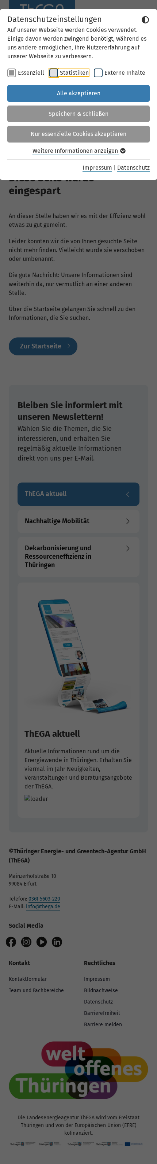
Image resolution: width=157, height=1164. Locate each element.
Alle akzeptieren (78, 93)
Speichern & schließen (78, 113)
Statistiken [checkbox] (74, 72)
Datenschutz (133, 167)
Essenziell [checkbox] (31, 72)
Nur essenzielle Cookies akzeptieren (78, 133)
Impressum (97, 167)
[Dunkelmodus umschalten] (145, 20)
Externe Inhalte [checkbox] (124, 72)
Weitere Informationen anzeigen (75, 150)
